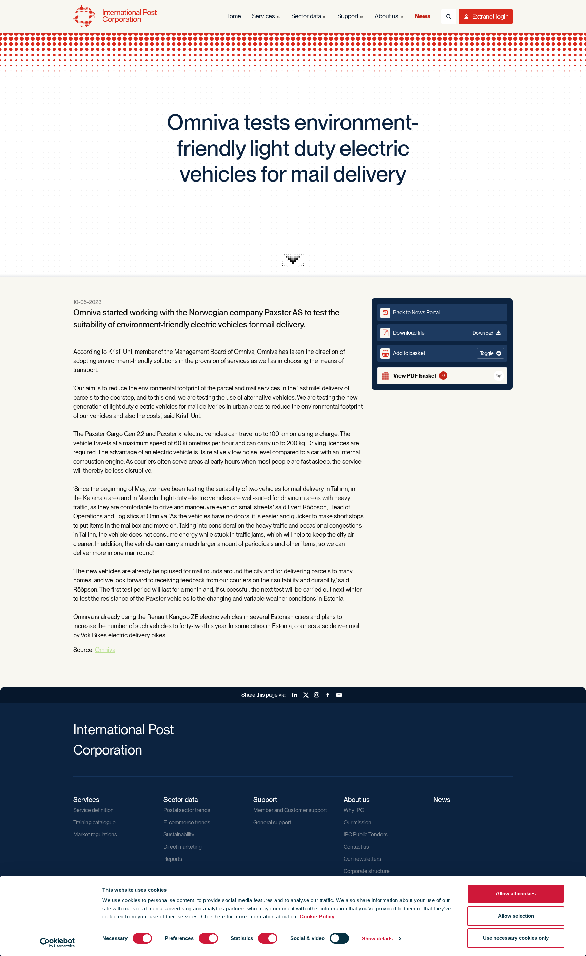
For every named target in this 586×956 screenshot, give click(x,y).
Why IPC (354, 810)
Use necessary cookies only (516, 938)
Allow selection (516, 916)
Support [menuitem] (347, 16)
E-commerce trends (186, 822)
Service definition (93, 810)
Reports (172, 859)
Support (265, 799)
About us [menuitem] (386, 16)
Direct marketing (182, 847)
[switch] (208, 938)
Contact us (356, 847)
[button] (442, 353)
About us (357, 799)
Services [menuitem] (263, 16)
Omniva (105, 649)
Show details (377, 938)
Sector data (180, 799)
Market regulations (95, 834)
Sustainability (178, 834)
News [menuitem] (422, 16)
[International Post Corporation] (115, 16)
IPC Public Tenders (366, 834)
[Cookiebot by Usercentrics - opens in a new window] (57, 943)
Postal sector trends (186, 810)
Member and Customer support (290, 810)
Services (86, 799)
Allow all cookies (516, 893)
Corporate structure (367, 871)
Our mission (357, 822)
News (441, 799)
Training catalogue (94, 822)
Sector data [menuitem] (306, 16)
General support (272, 822)
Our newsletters (362, 859)
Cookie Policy (317, 916)
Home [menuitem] (233, 16)
